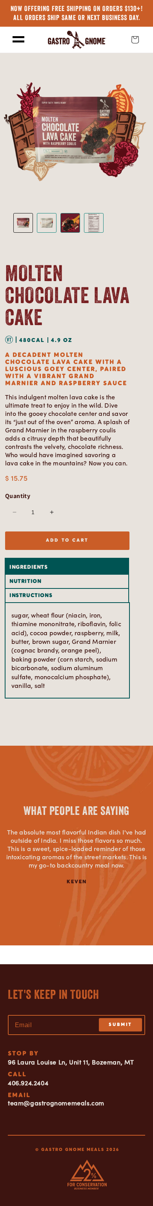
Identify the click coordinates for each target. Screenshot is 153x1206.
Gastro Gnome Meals (72, 1149)
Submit (120, 1024)
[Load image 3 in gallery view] (70, 223)
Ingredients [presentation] (28, 567)
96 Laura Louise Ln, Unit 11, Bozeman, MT (71, 1062)
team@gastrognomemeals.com (56, 1103)
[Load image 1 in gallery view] (23, 223)
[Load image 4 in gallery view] (94, 223)
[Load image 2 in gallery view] (46, 223)
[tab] (67, 567)
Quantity (17, 496)
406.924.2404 (28, 1083)
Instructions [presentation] (30, 595)
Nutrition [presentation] (25, 581)
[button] (18, 39)
